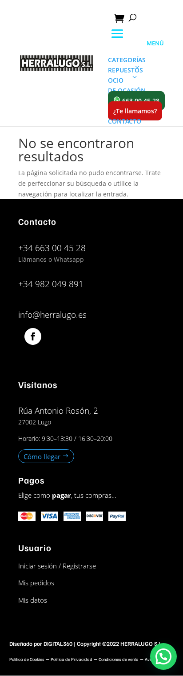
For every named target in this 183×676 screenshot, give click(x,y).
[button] (163, 656)
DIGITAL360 (58, 643)
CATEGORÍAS (127, 60)
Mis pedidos (36, 582)
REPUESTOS (125, 70)
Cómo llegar (42, 456)
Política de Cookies (26, 659)
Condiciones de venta (119, 659)
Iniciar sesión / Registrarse (57, 565)
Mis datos (32, 600)
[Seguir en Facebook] (32, 336)
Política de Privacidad (71, 659)
